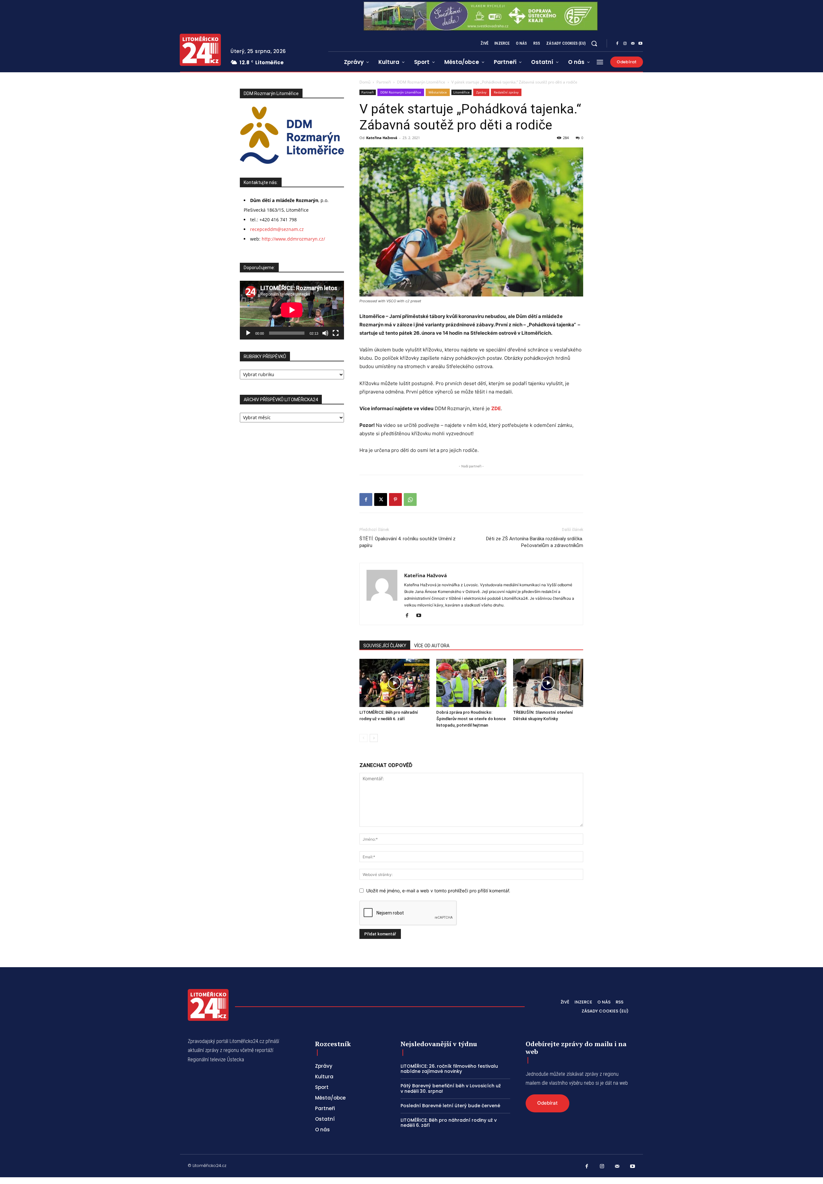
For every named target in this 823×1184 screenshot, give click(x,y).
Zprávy (481, 92)
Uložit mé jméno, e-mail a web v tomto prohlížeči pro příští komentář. (438, 890)
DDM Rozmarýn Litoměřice (421, 82)
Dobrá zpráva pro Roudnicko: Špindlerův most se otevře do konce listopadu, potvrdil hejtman (471, 719)
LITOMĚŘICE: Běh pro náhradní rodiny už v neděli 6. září (449, 1123)
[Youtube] (640, 44)
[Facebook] (617, 44)
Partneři (383, 82)
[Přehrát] (248, 333)
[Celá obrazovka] (335, 333)
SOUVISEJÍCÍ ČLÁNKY (384, 645)
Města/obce (438, 92)
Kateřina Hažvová (381, 137)
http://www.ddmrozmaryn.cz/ (293, 239)
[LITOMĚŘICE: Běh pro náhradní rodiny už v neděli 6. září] (394, 683)
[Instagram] (625, 44)
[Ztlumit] (325, 333)
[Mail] (633, 44)
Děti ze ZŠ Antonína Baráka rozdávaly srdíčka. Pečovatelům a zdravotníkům (534, 542)
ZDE (496, 408)
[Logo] (200, 50)
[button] (594, 43)
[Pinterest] (395, 499)
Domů (364, 82)
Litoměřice (461, 92)
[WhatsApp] (410, 499)
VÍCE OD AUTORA (431, 645)
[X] (380, 499)
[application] (292, 310)
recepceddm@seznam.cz (277, 229)
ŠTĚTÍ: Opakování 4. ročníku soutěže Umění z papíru (407, 542)
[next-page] (374, 738)
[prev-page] (363, 738)
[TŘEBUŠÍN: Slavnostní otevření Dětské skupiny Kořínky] (548, 683)
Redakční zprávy (506, 92)
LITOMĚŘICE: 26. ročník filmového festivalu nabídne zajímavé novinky (449, 1069)
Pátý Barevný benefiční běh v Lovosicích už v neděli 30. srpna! (451, 1088)
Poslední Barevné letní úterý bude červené (450, 1105)
